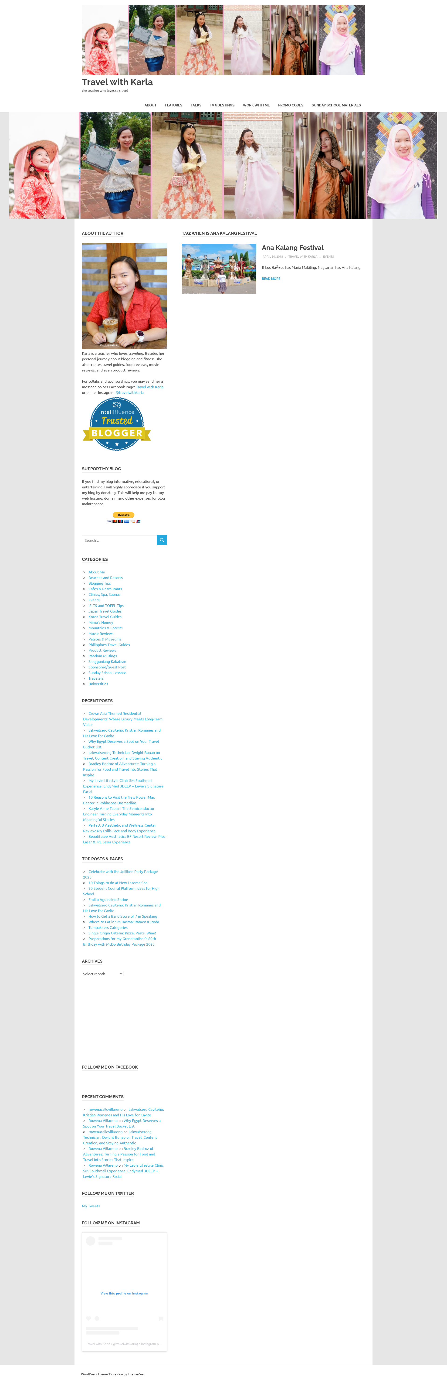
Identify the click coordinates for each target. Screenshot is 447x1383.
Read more (271, 279)
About (150, 105)
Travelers (96, 678)
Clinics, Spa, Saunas (104, 594)
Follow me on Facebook (110, 1067)
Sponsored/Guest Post (107, 666)
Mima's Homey (100, 622)
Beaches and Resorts (105, 577)
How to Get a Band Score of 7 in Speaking (122, 916)
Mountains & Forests (105, 627)
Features (173, 105)
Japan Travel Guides (105, 611)
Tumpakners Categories (108, 927)
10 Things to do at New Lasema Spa (117, 882)
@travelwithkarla (129, 392)
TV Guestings (222, 105)
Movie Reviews (100, 633)
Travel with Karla (117, 82)
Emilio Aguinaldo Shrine (108, 899)
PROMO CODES (290, 105)
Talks (196, 105)
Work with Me (256, 105)
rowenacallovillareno (105, 1109)
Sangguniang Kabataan (107, 661)
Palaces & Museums (104, 639)
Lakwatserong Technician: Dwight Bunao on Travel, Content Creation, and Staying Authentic (120, 1137)
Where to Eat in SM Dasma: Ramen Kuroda (123, 921)
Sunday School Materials (336, 105)
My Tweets (91, 1205)
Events (328, 256)
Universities (98, 683)
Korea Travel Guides (105, 616)
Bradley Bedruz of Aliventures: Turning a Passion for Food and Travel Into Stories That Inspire (120, 769)
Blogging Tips (99, 583)
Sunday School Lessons (107, 672)
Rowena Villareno (103, 1120)
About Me (96, 571)
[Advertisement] (124, 1020)
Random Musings (102, 655)
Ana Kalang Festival (293, 248)
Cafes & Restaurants (105, 588)
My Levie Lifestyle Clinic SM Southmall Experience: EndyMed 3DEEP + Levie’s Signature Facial (123, 786)
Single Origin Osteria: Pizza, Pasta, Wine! (122, 932)
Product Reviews (102, 650)
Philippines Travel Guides (109, 644)
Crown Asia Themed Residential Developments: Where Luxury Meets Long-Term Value (123, 719)
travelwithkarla (126, 1344)
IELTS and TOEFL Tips (106, 605)
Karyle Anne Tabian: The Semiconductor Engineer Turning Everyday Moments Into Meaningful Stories (118, 814)
